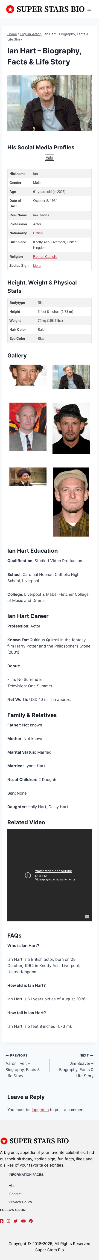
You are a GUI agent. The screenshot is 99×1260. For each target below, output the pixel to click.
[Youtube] (24, 1221)
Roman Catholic (45, 256)
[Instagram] (10, 1221)
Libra (37, 265)
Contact (15, 1194)
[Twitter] (17, 1221)
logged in (40, 1109)
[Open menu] (89, 9)
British (38, 233)
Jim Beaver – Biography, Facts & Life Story (76, 1066)
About (13, 1186)
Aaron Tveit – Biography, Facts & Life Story (23, 1066)
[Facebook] (3, 1221)
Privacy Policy (20, 1202)
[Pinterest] (32, 1221)
